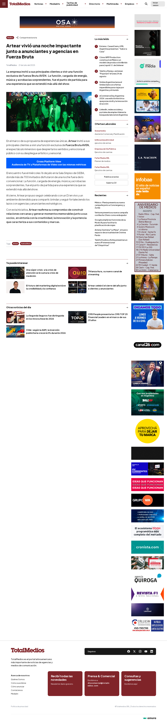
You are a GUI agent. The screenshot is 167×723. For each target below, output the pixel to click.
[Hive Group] (147, 453)
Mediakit (14, 693)
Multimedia (112, 3)
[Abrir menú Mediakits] (62, 4)
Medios (10, 38)
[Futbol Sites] (147, 402)
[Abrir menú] (3, 3)
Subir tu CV (111, 183)
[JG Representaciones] (147, 431)
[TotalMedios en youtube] (146, 651)
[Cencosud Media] (148, 72)
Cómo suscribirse (18, 683)
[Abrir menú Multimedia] (121, 4)
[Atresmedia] (147, 374)
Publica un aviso (111, 177)
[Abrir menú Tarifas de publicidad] (85, 4)
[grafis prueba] (148, 20)
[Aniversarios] (148, 237)
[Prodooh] (147, 531)
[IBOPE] (49, 163)
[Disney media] (148, 100)
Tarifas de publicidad (72, 3)
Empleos (129, 3)
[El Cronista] (147, 547)
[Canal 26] (147, 345)
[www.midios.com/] (148, 43)
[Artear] (147, 515)
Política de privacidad (19, 706)
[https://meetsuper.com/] (147, 484)
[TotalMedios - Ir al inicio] (19, 4)
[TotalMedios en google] (140, 651)
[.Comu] (147, 316)
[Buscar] (146, 4)
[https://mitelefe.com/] (148, 129)
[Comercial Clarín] (147, 562)
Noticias (38, 3)
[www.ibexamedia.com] (147, 468)
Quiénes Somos (18, 679)
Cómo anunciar (17, 686)
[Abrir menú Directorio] (103, 4)
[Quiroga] (147, 578)
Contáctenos (17, 690)
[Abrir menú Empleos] (137, 4)
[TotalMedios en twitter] (134, 651)
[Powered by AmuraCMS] (149, 718)
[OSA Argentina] (67, 22)
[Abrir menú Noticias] (46, 4)
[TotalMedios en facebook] (128, 651)
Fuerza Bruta (26, 244)
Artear (15, 244)
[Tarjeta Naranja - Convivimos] (147, 594)
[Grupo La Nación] (148, 158)
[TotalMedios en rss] (151, 651)
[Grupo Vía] (147, 500)
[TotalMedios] (32, 650)
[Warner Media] (147, 288)
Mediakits (55, 3)
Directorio (94, 3)
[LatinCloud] (147, 609)
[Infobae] (148, 186)
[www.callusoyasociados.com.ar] (147, 625)
